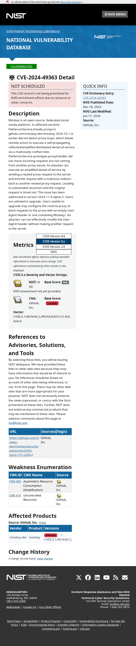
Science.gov (70, 628)
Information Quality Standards (100, 624)
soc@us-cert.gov (120, 604)
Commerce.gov (51, 628)
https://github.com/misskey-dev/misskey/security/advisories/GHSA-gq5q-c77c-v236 (24, 446)
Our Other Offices (50, 607)
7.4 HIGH (52, 303)
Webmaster (13, 607)
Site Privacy (14, 621)
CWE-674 (15, 495)
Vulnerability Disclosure (94, 621)
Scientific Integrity (68, 624)
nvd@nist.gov (17, 423)
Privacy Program (51, 621)
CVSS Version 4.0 (54, 236)
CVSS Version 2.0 (54, 247)
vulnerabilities (21, 66)
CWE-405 (15, 481)
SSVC (53, 252)
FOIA (24, 624)
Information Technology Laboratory (33, 31)
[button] (115, 14)
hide (42, 522)
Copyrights (70, 621)
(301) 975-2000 (16, 601)
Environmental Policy (42, 624)
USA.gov (85, 628)
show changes (45, 558)
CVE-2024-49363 (94, 98)
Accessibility (31, 621)
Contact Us (29, 607)
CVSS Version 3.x (54, 241)
